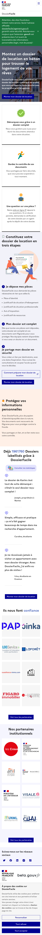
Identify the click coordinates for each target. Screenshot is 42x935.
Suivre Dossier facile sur (4, 860)
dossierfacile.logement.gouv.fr (15, 28)
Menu (38, 3)
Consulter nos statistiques (24, 468)
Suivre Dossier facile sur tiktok (30, 860)
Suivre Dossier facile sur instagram (23, 860)
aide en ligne (18, 210)
